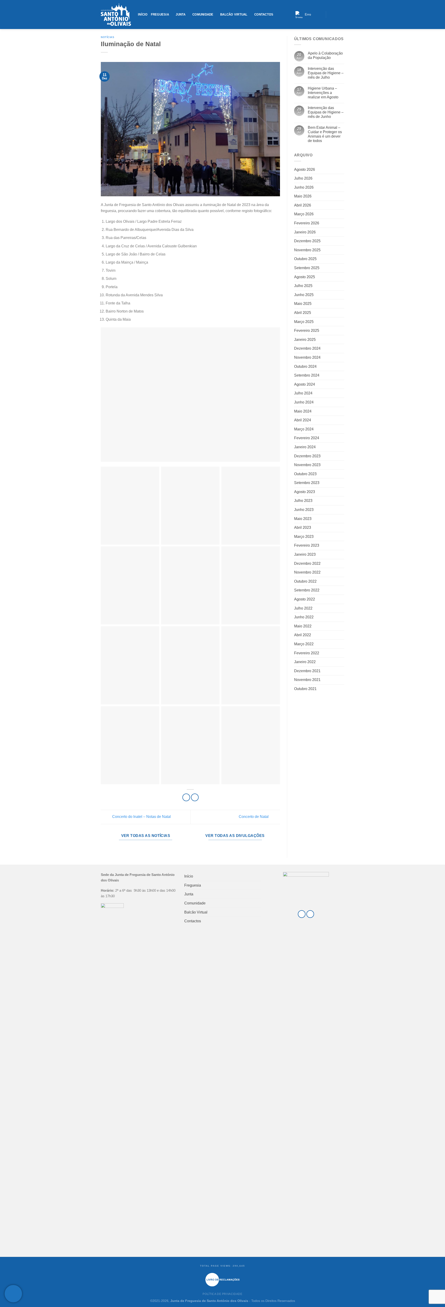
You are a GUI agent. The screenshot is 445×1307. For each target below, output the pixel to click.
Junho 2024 (304, 402)
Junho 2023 (304, 510)
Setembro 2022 (306, 590)
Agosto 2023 (304, 492)
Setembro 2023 (306, 483)
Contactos (263, 14)
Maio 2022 (303, 626)
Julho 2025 (303, 286)
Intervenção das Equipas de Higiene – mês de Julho (325, 73)
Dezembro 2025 (307, 241)
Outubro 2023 (305, 474)
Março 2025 (304, 322)
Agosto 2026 (304, 169)
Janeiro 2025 (305, 340)
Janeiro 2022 (305, 662)
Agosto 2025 (304, 277)
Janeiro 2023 (305, 554)
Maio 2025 (303, 304)
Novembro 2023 (307, 465)
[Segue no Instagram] (336, 14)
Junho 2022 (304, 617)
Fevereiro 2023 (306, 545)
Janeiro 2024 (305, 447)
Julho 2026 (303, 178)
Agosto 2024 (304, 384)
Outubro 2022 (305, 581)
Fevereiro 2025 (306, 330)
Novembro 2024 (307, 357)
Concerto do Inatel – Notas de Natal (141, 817)
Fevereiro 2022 (306, 653)
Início (143, 14)
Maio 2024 (303, 411)
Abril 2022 (302, 635)
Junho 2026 (304, 187)
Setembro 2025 (306, 268)
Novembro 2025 (307, 250)
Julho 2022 (303, 608)
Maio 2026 (303, 196)
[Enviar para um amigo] (195, 797)
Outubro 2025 (305, 259)
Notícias (107, 37)
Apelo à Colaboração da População (325, 55)
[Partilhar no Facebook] (186, 797)
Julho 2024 (303, 393)
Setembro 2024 (306, 375)
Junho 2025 (304, 295)
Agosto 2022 (304, 599)
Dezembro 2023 (307, 456)
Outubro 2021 (305, 689)
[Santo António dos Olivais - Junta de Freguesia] (116, 14)
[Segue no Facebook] (330, 14)
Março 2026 (304, 214)
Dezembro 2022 (307, 563)
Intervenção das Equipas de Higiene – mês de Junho (325, 112)
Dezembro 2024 (307, 348)
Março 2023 (304, 537)
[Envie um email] (341, 14)
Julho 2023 (303, 501)
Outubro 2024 (305, 366)
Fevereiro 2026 (306, 223)
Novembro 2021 (307, 680)
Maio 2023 (303, 519)
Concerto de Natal (254, 817)
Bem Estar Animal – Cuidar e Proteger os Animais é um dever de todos (325, 134)
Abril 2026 (302, 205)
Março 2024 (304, 429)
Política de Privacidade (222, 1294)
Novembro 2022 (307, 572)
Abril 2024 (302, 420)
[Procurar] (321, 14)
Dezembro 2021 (307, 671)
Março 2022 (304, 644)
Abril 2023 (302, 527)
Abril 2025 (302, 313)
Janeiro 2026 (305, 232)
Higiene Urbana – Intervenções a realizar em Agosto (323, 92)
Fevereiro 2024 (306, 438)
